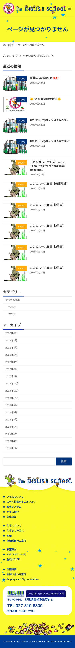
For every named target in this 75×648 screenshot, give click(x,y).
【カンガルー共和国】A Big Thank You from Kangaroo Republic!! (47, 165)
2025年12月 (12, 383)
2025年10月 (12, 398)
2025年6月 (11, 426)
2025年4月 (11, 441)
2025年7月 (11, 419)
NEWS (11, 313)
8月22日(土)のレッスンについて (50, 120)
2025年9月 (11, 405)
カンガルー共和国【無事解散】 (49, 183)
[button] (13, 496)
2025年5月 (11, 433)
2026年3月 (11, 369)
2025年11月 (12, 390)
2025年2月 (11, 448)
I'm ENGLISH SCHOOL (33, 641)
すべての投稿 (12, 300)
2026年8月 (11, 333)
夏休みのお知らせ (44, 78)
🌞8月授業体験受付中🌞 (45, 99)
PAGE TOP (69, 624)
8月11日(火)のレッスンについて (50, 141)
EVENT (12, 306)
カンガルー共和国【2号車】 (47, 204)
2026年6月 (11, 347)
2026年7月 (11, 340)
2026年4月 (11, 361)
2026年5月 (11, 354)
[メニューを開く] (69, 8)
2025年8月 (11, 412)
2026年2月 (11, 376)
